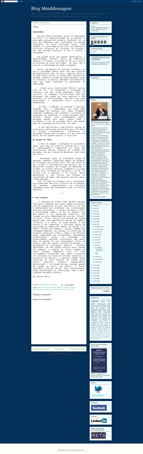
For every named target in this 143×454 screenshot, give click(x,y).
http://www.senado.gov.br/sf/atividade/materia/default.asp (100, 63)
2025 (95, 206)
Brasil (105, 306)
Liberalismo (94, 315)
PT (108, 301)
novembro (98, 229)
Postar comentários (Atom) (61, 354)
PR (104, 332)
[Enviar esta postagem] (62, 284)
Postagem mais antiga (77, 349)
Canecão (39, 287)
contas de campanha (101, 333)
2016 (95, 268)
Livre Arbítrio (94, 332)
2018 (95, 224)
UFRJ (72, 289)
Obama (93, 312)
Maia (100, 332)
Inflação (95, 301)
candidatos (94, 319)
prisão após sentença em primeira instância (55, 289)
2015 (95, 270)
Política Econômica (101, 314)
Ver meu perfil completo (98, 197)
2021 (95, 216)
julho (96, 237)
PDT (100, 327)
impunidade (52, 287)
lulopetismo (60, 287)
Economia (94, 306)
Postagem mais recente (41, 349)
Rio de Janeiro (98, 308)
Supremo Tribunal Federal (99, 329)
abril (96, 245)
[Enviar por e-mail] (65, 285)
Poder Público (102, 317)
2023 (95, 211)
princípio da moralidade (103, 337)
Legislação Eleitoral (103, 330)
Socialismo (94, 320)
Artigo (96, 253)
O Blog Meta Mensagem (101, 122)
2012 (95, 278)
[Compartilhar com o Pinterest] (73, 285)
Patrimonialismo (37, 289)
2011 (95, 281)
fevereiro (98, 259)
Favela (104, 310)
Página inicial (59, 349)
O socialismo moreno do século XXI (99, 249)
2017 (95, 265)
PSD (102, 322)
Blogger (82, 450)
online (93, 52)
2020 (95, 219)
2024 (95, 208)
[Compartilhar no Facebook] (71, 285)
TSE (92, 317)
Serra (106, 327)
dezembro (98, 226)
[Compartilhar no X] (69, 285)
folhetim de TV (101, 335)
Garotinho (93, 330)
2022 (95, 213)
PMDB (105, 315)
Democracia (101, 304)
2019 (95, 221)
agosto (97, 234)
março (97, 256)
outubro (97, 232)
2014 (95, 273)
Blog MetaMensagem (51, 8)
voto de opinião (94, 338)
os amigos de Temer (69, 287)
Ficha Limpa (104, 324)
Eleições (94, 310)
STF (69, 289)
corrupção (46, 287)
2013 (95, 276)
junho (97, 240)
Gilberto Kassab (95, 325)
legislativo (104, 319)
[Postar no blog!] (67, 285)
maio (96, 242)
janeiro (97, 262)
